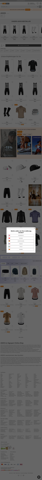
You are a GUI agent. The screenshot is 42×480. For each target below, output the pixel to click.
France (21, 243)
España (21, 249)
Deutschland (21, 241)
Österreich (21, 235)
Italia (21, 246)
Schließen (34, 228)
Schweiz (21, 238)
